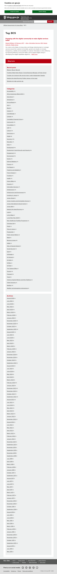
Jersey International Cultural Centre (16, 204)
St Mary (9, 263)
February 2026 (11, 315)
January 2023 (11, 416)
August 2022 (10, 422)
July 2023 (10, 402)
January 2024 (11, 385)
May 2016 (9, 520)
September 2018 (11, 456)
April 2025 (10, 343)
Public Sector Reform (12, 235)
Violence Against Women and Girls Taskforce (19, 280)
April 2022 (10, 430)
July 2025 (10, 335)
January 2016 (10, 532)
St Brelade (10, 254)
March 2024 (10, 380)
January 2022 (11, 439)
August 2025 (10, 332)
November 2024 (11, 357)
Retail (8, 237)
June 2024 (10, 371)
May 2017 (9, 487)
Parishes (24, 562)
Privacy (19, 571)
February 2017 (11, 495)
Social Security (11, 249)
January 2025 (11, 351)
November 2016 (11, 503)
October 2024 (11, 360)
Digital (8, 136)
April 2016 (10, 523)
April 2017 (9, 489)
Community (10, 122)
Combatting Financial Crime (14, 119)
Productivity (10, 232)
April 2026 (10, 309)
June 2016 (10, 518)
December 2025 (11, 321)
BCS (42, 43)
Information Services (34, 43)
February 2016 (11, 529)
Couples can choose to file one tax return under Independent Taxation (26, 75)
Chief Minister (10, 113)
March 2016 (10, 526)
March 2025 (10, 346)
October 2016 (10, 506)
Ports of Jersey (11, 229)
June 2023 (10, 405)
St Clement (10, 257)
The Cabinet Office (12, 268)
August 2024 (10, 366)
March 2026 (10, 312)
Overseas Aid (10, 223)
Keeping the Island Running (14, 209)
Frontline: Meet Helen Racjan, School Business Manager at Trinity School (26, 73)
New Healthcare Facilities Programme (17, 220)
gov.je (13, 560)
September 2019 (11, 450)
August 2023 (10, 399)
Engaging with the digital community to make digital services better (27, 39)
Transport (9, 274)
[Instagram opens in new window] (33, 567)
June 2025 (10, 337)
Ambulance (10, 99)
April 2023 (10, 411)
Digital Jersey (14, 45)
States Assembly (33, 562)
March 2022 (10, 433)
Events (9, 159)
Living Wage (10, 215)
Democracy (10, 133)
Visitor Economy (11, 282)
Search (50, 21)
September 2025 (11, 329)
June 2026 (10, 304)
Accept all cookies (14, 11)
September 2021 (11, 444)
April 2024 (10, 377)
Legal (8, 212)
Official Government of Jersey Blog (13, 25)
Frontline (9, 175)
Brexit (8, 108)
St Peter (9, 265)
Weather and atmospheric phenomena (17, 288)
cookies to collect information (14, 5)
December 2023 (11, 388)
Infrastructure (10, 189)
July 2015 (9, 549)
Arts (8, 105)
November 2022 (11, 419)
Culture (9, 130)
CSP (8, 128)
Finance (9, 164)
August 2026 (10, 298)
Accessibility (10, 91)
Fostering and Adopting (13, 170)
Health (8, 178)
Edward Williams (10, 43)
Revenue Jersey (11, 240)
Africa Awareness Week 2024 (15, 94)
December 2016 (11, 501)
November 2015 (11, 537)
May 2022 (10, 427)
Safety (8, 243)
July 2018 (9, 458)
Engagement (10, 153)
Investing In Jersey (12, 195)
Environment (10, 156)
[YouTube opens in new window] (37, 567)
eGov (27, 43)
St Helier (9, 260)
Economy (9, 139)
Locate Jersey (15, 562)
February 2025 (11, 349)
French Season (11, 173)
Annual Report (11, 102)
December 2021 (11, 442)
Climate (9, 116)
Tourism (9, 271)
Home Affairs (10, 181)
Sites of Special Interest (13, 246)
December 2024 (11, 354)
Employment (10, 147)
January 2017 (10, 498)
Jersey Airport (11, 198)
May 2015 (9, 551)
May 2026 (10, 306)
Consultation (10, 125)
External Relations (12, 161)
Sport (8, 251)
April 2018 (9, 461)
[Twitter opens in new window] (22, 567)
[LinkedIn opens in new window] (26, 567)
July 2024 (10, 368)
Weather (9, 285)
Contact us (13, 571)
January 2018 (10, 470)
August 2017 (10, 478)
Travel (8, 277)
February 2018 (11, 467)
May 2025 (10, 340)
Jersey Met (10, 206)
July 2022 (10, 425)
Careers (9, 111)
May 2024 (10, 374)
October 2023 (11, 394)
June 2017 (10, 484)
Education (9, 142)
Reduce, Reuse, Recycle (13, 70)
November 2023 (11, 391)
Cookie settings (42, 11)
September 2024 (11, 363)
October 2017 (10, 473)
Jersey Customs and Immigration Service (18, 201)
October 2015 (10, 540)
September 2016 (11, 509)
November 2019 (11, 447)
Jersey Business (32, 560)
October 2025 (11, 326)
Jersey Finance (42, 560)
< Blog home (11, 61)
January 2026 (11, 318)
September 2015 (11, 543)
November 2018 (11, 453)
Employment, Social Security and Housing (18, 150)
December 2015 (11, 534)
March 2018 (10, 464)
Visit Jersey (42, 562)
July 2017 (9, 481)
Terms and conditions (27, 571)
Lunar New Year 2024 (13, 218)
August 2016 (10, 512)
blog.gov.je (13, 17)
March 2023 (10, 413)
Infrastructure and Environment (15, 192)
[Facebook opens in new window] (30, 567)
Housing (9, 184)
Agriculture (10, 97)
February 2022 (11, 436)
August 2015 (10, 546)
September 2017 (11, 475)
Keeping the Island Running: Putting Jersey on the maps (22, 78)
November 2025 (11, 323)
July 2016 (9, 515)
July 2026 (10, 301)
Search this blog (28, 22)
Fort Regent (10, 167)
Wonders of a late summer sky (15, 81)
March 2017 (10, 492)
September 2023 (11, 397)
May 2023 (10, 408)
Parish (8, 226)
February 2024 (11, 382)
